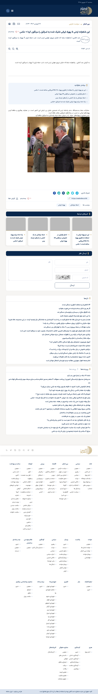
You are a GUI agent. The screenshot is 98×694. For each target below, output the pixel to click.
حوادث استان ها (85, 548)
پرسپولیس (40, 479)
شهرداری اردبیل (50, 623)
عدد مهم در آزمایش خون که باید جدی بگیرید (76, 424)
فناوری (66, 582)
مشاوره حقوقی (63, 647)
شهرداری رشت (50, 627)
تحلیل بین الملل (61, 475)
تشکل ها (51, 564)
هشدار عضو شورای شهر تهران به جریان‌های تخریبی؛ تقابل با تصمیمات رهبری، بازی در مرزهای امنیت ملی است (55, 331)
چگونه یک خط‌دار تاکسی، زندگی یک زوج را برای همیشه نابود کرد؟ (69, 390)
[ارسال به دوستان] (18, 24)
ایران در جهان (62, 472)
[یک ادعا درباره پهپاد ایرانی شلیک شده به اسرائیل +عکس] (16, 224)
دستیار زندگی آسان (37, 548)
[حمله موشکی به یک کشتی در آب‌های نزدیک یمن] (38, 224)
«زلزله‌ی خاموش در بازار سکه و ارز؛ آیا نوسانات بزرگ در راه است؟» (69, 349)
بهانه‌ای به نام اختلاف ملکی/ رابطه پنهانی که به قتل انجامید (71, 405)
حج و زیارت (27, 515)
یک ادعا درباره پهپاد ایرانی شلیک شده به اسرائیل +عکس (68, 102)
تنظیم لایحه (63, 672)
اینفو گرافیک (88, 582)
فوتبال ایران (39, 482)
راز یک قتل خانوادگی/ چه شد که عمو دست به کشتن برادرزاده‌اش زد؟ (68, 420)
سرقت (64, 665)
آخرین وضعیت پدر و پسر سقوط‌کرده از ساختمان (75, 413)
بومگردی (76, 669)
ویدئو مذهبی (62, 561)
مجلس (76, 475)
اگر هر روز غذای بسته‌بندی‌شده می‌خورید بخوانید (74, 308)
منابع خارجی (62, 551)
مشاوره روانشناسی (26, 582)
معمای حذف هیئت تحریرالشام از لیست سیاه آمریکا (74, 346)
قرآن (29, 472)
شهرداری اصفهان (49, 603)
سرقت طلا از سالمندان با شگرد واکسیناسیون (76, 338)
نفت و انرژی (51, 492)
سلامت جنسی (15, 505)
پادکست (77, 540)
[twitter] (72, 193)
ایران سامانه (9, 692)
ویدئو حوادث (86, 554)
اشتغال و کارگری (49, 472)
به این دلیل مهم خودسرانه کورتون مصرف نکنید (75, 316)
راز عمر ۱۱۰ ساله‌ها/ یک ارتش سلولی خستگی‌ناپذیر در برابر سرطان (70, 353)
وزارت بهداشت (15, 482)
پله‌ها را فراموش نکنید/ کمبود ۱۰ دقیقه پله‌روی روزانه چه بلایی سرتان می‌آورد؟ (65, 387)
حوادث (90, 540)
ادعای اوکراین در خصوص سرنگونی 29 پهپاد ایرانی (70, 94)
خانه (90, 464)
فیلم (65, 571)
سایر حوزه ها (62, 499)
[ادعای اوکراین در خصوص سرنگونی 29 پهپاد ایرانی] (60, 224)
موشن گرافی (63, 568)
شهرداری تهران (50, 586)
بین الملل (86, 24)
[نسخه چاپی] (9, 24)
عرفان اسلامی (27, 505)
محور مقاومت (62, 479)
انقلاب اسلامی (27, 482)
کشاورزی (52, 482)
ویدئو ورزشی (39, 489)
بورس (53, 475)
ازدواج (29, 590)
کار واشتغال (51, 652)
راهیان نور (28, 526)
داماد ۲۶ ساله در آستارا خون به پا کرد (78, 375)
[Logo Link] (86, 11)
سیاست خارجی (74, 24)
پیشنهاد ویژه (86, 482)
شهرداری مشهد (50, 596)
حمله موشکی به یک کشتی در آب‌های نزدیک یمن (70, 98)
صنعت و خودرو (50, 479)
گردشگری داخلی (73, 655)
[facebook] (54, 193)
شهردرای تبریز (50, 610)
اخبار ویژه (87, 475)
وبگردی (18, 582)
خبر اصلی (87, 472)
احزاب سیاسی (50, 554)
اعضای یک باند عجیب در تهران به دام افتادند (76, 416)
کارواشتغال (52, 647)
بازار (79, 582)
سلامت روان (15, 509)
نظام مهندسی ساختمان (28, 541)
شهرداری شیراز (50, 613)
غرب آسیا (63, 495)
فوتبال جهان (39, 485)
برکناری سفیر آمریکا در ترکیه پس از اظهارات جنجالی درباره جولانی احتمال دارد (66, 334)
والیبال (40, 472)
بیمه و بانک (40, 582)
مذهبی (29, 522)
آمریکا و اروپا (63, 482)
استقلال (40, 475)
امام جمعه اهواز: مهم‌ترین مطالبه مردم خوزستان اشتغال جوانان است (68, 360)
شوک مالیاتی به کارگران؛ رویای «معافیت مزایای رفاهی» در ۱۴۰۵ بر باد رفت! (66, 323)
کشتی (41, 492)
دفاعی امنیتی (74, 482)
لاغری (17, 475)
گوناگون (41, 540)
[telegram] (77, 193)
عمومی (88, 468)
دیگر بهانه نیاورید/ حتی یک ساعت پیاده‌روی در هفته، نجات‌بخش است (67, 401)
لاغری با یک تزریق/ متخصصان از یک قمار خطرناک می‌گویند (71, 357)
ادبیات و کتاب (27, 529)
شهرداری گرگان (50, 607)
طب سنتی (16, 472)
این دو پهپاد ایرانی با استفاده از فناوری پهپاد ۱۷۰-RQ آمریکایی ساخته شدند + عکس (60, 90)
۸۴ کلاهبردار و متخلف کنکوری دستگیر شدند (76, 305)
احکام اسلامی (27, 489)
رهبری (76, 472)
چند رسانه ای (16, 540)
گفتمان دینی (27, 512)
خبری (64, 544)
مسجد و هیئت (26, 509)
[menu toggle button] (12, 10)
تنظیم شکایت (62, 676)
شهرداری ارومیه (50, 637)
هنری (90, 647)
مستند (64, 548)
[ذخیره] (14, 24)
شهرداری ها (52, 582)
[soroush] (58, 193)
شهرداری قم (51, 620)
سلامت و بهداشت (14, 464)
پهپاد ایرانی (61, 205)
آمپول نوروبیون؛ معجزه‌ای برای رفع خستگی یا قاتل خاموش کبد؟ (69, 342)
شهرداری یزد (51, 617)
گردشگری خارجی (73, 659)
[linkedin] (63, 193)
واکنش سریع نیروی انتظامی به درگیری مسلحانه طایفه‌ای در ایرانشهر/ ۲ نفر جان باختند (62, 409)
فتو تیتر (28, 519)
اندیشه (29, 495)
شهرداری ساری (50, 630)
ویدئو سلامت (15, 479)
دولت (76, 479)
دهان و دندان (15, 499)
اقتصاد (54, 464)
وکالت (64, 669)
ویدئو (66, 540)
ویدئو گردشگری (62, 558)
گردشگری (77, 647)
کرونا (17, 492)
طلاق (29, 593)
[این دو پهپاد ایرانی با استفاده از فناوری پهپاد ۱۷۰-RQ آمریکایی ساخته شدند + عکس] (82, 224)
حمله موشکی (74, 205)
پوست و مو (15, 502)
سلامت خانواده (14, 512)
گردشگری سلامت (73, 665)
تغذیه (17, 495)
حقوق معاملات (62, 679)
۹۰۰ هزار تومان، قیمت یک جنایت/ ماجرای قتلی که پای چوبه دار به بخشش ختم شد (64, 427)
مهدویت (28, 485)
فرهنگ (30, 464)
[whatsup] (68, 193)
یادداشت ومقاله (85, 479)
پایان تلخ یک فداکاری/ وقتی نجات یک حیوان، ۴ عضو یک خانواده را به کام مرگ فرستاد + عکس (60, 398)
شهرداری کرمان (50, 633)
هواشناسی (87, 558)
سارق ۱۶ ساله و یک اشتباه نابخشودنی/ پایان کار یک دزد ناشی (71, 431)
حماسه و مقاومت (26, 492)
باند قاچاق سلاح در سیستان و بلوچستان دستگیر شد (73, 312)
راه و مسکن (51, 489)
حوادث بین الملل (85, 551)
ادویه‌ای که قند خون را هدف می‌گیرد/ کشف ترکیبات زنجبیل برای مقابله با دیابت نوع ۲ (63, 394)
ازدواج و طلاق (62, 662)
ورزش (42, 464)
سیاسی (78, 464)
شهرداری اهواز (50, 600)
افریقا (64, 485)
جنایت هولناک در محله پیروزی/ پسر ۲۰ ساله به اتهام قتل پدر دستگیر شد (67, 327)
